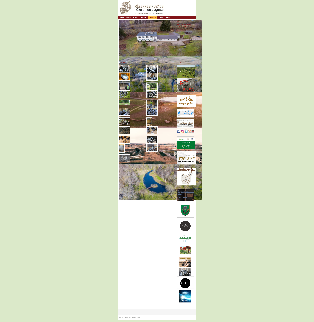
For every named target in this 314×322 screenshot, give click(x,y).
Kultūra (128, 17)
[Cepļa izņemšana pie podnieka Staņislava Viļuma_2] (152, 69)
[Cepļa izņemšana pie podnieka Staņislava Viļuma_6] (152, 86)
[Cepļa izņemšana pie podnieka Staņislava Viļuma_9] (124, 102)
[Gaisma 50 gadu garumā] (186, 85)
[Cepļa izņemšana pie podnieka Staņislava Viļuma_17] (124, 140)
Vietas (168, 17)
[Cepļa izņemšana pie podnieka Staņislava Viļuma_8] (152, 94)
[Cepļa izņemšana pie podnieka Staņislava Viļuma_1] (124, 69)
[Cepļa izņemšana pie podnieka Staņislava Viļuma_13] (124, 121)
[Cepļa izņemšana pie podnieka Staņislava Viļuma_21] (124, 158)
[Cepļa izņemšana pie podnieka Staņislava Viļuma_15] (124, 130)
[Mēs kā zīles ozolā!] (186, 71)
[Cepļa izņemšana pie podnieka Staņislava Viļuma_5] (124, 86)
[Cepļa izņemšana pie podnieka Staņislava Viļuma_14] (149, 121)
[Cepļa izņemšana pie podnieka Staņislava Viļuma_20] (152, 148)
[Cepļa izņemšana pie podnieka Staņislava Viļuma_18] (152, 140)
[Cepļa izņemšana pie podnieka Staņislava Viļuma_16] (152, 130)
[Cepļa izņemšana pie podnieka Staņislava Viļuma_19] (122, 148)
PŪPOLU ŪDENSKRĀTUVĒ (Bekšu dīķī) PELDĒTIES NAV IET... (185, 25)
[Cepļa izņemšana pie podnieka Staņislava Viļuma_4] (152, 77)
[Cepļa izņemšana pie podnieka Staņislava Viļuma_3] (124, 77)
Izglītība (135, 17)
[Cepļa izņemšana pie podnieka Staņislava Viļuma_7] (124, 94)
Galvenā (123, 62)
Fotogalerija (152, 17)
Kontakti (161, 17)
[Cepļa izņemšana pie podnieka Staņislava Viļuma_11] (124, 112)
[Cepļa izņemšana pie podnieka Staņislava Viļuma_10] (152, 104)
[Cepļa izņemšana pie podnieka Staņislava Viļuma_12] (152, 112)
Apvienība (143, 17)
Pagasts (121, 17)
